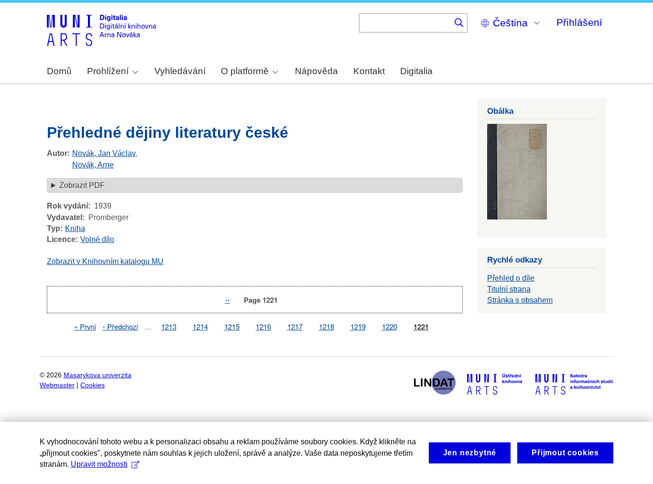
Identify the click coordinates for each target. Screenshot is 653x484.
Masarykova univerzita (97, 375)
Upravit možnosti (99, 464)
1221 (421, 327)
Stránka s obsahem (520, 300)
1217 (295, 326)
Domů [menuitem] (59, 71)
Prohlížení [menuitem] (108, 71)
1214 (200, 326)
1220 (389, 326)
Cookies (92, 385)
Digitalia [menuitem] (416, 71)
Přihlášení (579, 22)
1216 (263, 326)
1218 (326, 326)
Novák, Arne (93, 165)
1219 (358, 326)
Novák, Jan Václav (103, 153)
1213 (168, 326)
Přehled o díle (510, 278)
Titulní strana (509, 289)
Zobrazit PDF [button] (82, 185)
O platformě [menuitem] (245, 71)
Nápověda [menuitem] (316, 71)
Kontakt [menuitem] (369, 71)
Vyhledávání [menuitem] (180, 71)
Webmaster (57, 385)
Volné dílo (97, 239)
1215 (231, 326)
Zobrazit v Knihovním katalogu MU (105, 261)
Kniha (75, 228)
